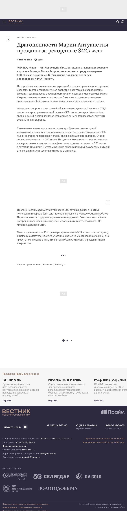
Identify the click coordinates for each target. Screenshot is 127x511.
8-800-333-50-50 (115, 427)
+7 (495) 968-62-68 (86, 427)
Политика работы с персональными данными (22, 507)
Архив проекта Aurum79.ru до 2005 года (104, 442)
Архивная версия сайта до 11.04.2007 (105, 438)
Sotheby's (60, 264)
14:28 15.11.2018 (24, 38)
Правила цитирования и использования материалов (25, 504)
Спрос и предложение (28, 264)
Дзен (41, 59)
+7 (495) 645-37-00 (57, 425)
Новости (47, 264)
